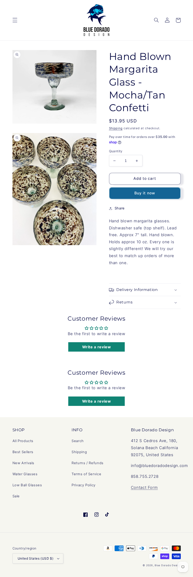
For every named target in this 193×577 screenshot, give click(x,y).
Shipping (116, 128)
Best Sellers (23, 452)
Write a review (96, 347)
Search (78, 441)
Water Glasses (25, 474)
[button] (14, 20)
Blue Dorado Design (168, 565)
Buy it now (144, 193)
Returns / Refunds (88, 463)
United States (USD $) (36, 558)
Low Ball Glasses (27, 485)
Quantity (116, 151)
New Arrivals (23, 463)
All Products (23, 441)
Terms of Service (86, 474)
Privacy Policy (84, 485)
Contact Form (144, 487)
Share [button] (120, 208)
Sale (16, 496)
